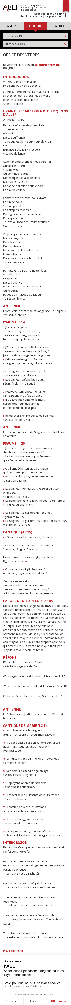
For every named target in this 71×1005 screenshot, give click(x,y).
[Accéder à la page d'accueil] (11, 7)
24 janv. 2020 (34, 36)
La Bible (59, 26)
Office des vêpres (34, 44)
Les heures (35, 26)
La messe (12, 26)
